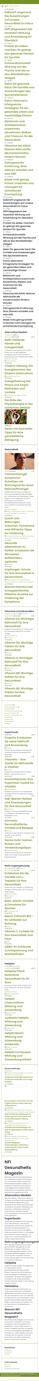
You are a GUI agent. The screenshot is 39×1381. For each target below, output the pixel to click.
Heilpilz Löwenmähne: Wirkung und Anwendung (14, 1004)
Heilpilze (7, 717)
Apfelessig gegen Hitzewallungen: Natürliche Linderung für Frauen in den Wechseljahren (16, 1146)
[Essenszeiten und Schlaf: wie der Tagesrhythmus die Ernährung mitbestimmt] (16, 1086)
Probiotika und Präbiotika (12, 711)
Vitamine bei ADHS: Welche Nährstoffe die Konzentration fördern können (17, 151)
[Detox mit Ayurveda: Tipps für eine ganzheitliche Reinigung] (16, 423)
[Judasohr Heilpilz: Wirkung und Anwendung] (10, 1013)
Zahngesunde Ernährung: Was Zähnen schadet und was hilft (18, 168)
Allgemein (8, 719)
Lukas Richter (9, 968)
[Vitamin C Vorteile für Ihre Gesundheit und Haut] (8, 926)
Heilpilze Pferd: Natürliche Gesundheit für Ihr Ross (17, 976)
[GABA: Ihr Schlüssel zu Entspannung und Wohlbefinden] (7, 941)
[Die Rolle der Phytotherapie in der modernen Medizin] (15, 395)
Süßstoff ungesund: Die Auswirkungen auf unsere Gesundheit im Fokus (18, 17)
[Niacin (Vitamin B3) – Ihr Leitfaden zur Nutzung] (11, 911)
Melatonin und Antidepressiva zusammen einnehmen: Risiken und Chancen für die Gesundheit (18, 130)
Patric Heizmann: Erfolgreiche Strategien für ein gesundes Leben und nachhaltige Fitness (18, 108)
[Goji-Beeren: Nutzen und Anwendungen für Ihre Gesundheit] (9, 809)
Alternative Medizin (11, 713)
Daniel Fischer (9, 616)
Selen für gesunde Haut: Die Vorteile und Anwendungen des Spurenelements (19, 89)
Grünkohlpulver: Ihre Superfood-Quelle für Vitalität (19, 782)
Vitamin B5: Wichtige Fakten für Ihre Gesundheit (19, 692)
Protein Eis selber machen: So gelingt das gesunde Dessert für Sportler (19, 51)
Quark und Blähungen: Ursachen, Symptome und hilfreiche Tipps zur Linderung (19, 525)
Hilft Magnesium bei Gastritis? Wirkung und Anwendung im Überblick (18, 34)
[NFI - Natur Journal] (12, 6)
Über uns (7, 1364)
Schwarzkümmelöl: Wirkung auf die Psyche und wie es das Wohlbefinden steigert (17, 70)
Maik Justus (8, 337)
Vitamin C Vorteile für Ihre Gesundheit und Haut (19, 935)
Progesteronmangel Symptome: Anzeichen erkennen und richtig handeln (19, 1079)
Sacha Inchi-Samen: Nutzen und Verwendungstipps (19, 843)
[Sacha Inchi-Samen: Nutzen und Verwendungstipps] (11, 850)
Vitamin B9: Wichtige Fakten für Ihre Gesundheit (19, 676)
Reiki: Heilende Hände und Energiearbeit (15, 343)
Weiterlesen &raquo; (11, 359)
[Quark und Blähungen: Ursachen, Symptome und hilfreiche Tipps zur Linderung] (19, 513)
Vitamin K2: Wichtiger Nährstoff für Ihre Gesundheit (19, 622)
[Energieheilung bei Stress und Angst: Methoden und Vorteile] (12, 376)
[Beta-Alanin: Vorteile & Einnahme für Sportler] (9, 896)
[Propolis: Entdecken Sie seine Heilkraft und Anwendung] (8, 748)
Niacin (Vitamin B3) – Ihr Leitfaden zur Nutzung (19, 919)
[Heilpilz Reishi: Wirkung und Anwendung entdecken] (9, 1028)
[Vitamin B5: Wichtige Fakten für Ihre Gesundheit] (9, 683)
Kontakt (7, 1354)
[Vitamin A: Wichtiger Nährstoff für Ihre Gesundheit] (8, 653)
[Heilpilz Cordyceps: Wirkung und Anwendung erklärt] (11, 1047)
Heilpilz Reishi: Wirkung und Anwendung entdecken (14, 1038)
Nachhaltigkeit (9, 721)
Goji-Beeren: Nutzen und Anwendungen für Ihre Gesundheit (18, 802)
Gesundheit (8, 705)
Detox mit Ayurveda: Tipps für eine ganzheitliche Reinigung (19, 434)
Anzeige (7, 723)
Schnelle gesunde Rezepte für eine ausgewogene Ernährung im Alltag (19, 1129)
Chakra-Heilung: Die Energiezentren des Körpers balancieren (19, 369)
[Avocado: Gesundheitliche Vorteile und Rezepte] (8, 831)
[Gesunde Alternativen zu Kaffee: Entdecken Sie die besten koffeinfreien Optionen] (19, 538)
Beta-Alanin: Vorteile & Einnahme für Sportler (19, 904)
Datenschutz (8, 1352)
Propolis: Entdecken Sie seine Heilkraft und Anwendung (18, 741)
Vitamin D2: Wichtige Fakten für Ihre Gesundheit (19, 646)
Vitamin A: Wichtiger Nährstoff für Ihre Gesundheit (19, 661)
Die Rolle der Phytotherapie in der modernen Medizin (19, 403)
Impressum (8, 1350)
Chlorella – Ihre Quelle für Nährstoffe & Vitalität (19, 763)
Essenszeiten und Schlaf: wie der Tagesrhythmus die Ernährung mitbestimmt (19, 1103)
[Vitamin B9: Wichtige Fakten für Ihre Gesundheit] (9, 668)
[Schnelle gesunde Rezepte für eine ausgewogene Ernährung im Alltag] (19, 1125)
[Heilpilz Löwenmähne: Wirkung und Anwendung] (12, 994)
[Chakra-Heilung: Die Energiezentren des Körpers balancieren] (10, 361)
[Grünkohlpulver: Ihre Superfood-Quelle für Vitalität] (10, 789)
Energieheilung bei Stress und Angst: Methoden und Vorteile (17, 386)
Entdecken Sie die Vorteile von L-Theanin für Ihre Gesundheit (17, 878)
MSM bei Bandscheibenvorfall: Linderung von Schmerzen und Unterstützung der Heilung (18, 1116)
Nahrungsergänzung (11, 707)
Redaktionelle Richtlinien (12, 1368)
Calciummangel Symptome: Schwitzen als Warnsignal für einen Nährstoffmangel (19, 481)
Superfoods (8, 709)
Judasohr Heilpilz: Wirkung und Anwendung (17, 1021)
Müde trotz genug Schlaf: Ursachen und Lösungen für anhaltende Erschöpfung (19, 187)
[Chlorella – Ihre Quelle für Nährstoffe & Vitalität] (8, 770)
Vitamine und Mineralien (12, 715)
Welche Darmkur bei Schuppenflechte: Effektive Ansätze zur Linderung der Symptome (19, 594)
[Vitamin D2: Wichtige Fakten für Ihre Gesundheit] (9, 637)
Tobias (7, 471)
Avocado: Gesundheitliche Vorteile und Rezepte (19, 824)
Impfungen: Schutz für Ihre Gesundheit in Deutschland (19, 573)
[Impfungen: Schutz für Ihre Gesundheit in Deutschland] (9, 564)
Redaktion (8, 1366)
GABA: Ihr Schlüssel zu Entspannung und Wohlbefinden (19, 950)
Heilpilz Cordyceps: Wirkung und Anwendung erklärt (18, 1055)
